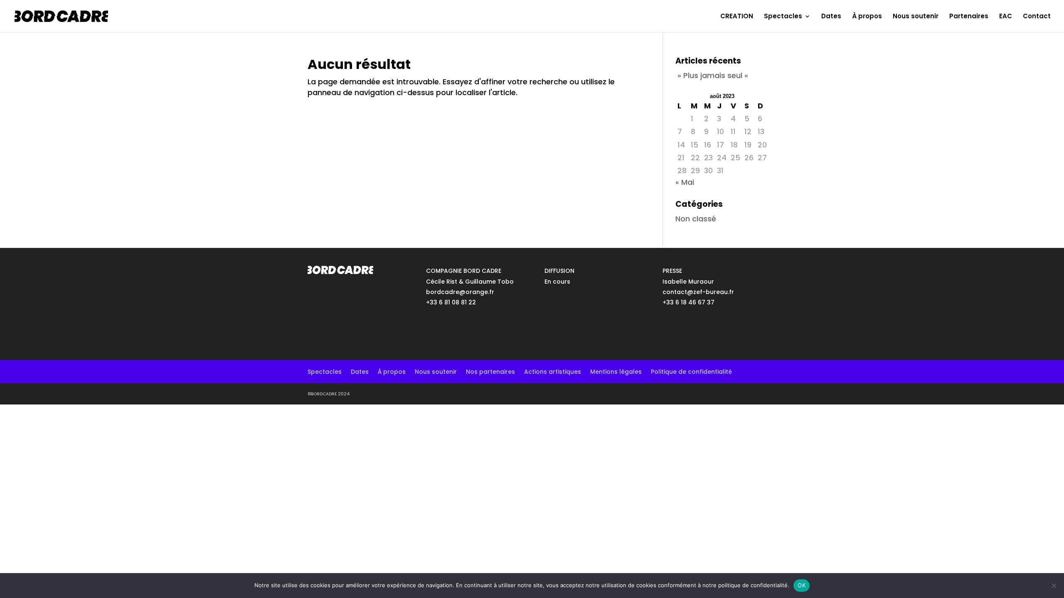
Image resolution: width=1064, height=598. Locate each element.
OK (801, 585)
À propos (867, 16)
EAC (1005, 16)
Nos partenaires (490, 371)
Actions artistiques (552, 371)
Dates (831, 16)
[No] (1053, 585)
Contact (1037, 16)
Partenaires (968, 16)
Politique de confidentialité (691, 371)
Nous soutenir (915, 16)
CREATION (736, 16)
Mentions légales (616, 371)
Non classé (695, 218)
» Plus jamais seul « (712, 75)
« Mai (684, 182)
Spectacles (783, 16)
